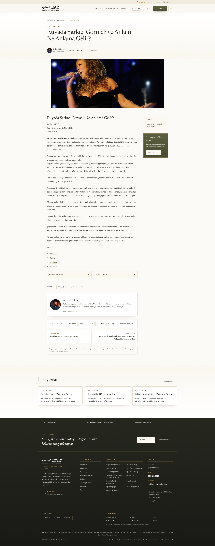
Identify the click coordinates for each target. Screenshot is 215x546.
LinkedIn (100, 324)
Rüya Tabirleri (74, 20)
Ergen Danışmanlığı (132, 472)
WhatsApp (72, 324)
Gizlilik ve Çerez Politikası (124, 540)
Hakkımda (125, 9)
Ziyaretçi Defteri (167, 2)
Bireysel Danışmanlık (69, 274)
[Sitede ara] (170, 8)
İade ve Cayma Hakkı (167, 540)
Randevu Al (160, 9)
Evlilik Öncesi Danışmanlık (134, 468)
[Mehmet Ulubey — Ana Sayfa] (51, 8)
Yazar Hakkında (70, 311)
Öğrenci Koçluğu (131, 481)
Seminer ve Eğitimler (112, 490)
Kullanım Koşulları (108, 540)
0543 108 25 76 (48, 2)
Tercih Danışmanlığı (132, 487)
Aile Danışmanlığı (131, 465)
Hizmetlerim (112, 9)
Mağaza (158, 2)
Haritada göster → (153, 501)
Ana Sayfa (99, 9)
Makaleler (136, 9)
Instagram (46, 518)
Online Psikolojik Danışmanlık (111, 482)
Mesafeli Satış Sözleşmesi (150, 540)
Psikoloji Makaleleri (61, 20)
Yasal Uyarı (137, 540)
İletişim (146, 9)
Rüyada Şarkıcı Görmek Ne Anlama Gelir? (70, 287)
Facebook (83, 324)
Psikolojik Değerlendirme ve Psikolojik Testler (114, 476)
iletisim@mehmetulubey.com (158, 484)
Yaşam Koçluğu (111, 487)
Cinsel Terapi (130, 475)
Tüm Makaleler (170, 381)
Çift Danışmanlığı (115, 274)
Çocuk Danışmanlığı (112, 472)
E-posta (111, 324)
